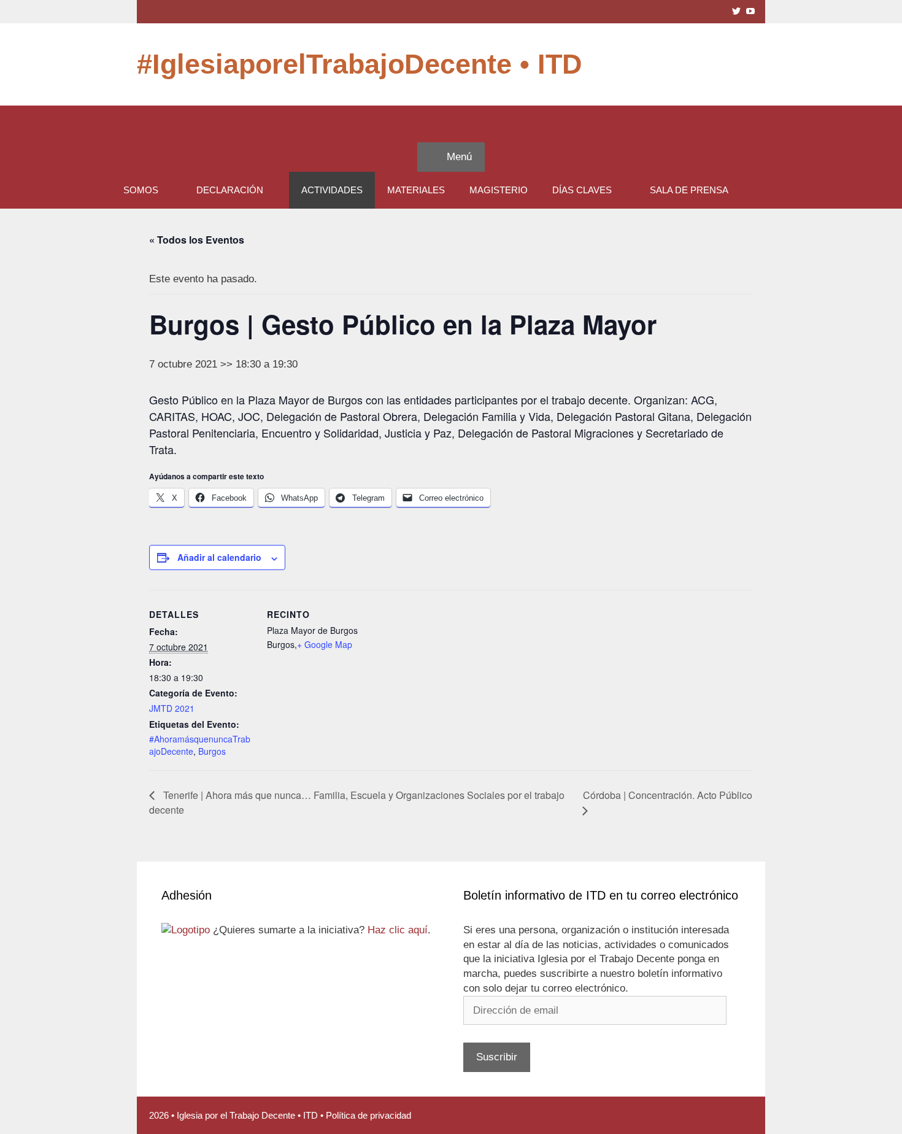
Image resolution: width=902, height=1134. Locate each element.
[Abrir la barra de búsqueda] (451, 124)
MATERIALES (416, 190)
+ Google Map (324, 644)
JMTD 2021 (172, 708)
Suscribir (496, 1057)
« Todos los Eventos (196, 240)
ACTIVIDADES (332, 190)
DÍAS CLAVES (582, 190)
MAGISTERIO (498, 190)
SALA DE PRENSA (689, 190)
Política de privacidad (368, 1115)
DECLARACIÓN (229, 190)
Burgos (212, 751)
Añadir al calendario (219, 557)
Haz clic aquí (398, 930)
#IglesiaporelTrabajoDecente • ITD (359, 64)
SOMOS (140, 190)
